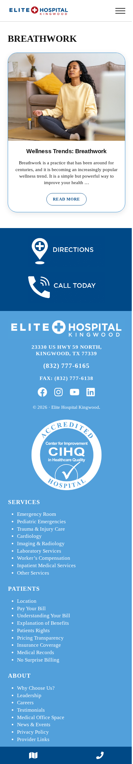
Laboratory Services (39, 551)
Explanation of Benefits (43, 623)
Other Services (33, 573)
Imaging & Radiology (41, 543)
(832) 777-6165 (66, 365)
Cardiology (29, 536)
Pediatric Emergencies (41, 521)
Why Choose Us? (36, 688)
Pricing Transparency (40, 638)
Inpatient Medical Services (46, 565)
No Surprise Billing (38, 660)
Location (26, 601)
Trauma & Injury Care (41, 529)
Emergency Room (36, 514)
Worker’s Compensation (43, 558)
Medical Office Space (40, 717)
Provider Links (33, 739)
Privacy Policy (33, 732)
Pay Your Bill (31, 608)
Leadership (29, 695)
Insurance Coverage (39, 645)
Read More (70, 200)
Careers (25, 703)
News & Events (33, 724)
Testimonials (31, 710)
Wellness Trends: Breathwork (66, 151)
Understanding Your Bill (43, 616)
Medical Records (35, 652)
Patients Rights (33, 630)
